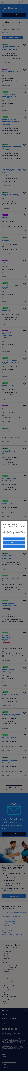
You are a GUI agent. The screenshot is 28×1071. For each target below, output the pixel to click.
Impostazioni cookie (14, 539)
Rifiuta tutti (14, 543)
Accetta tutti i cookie (14, 546)
